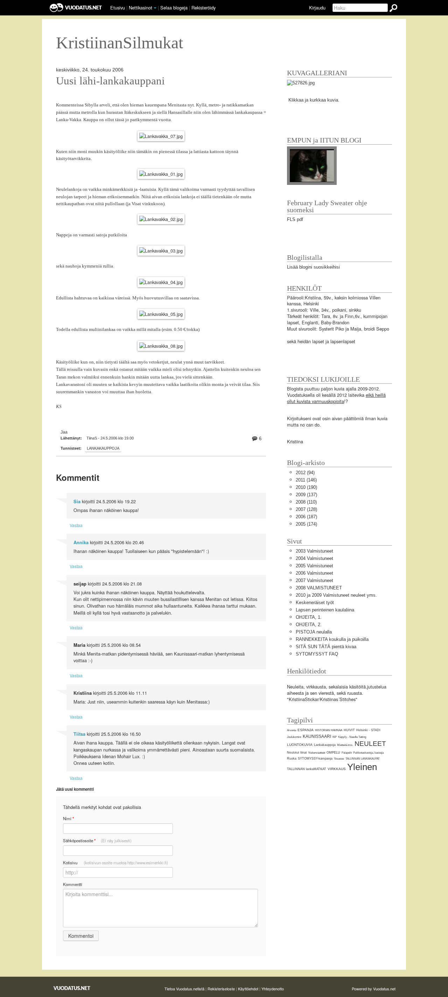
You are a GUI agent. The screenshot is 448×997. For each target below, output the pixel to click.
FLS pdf (295, 219)
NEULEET (370, 743)
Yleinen (362, 767)
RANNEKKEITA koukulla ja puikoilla (332, 639)
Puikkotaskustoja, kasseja (368, 752)
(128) (306, 509)
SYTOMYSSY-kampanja (315, 758)
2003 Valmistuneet (314, 551)
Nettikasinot (140, 7)
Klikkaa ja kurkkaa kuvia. (314, 100)
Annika (81, 542)
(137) (306, 494)
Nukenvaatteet (316, 752)
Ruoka (291, 758)
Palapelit (347, 752)
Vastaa (76, 525)
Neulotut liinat (297, 752)
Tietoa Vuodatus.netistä (184, 988)
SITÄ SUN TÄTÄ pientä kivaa (326, 646)
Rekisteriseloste (221, 988)
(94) (305, 472)
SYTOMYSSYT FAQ (317, 654)
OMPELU (333, 752)
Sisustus (339, 758)
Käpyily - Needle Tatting (352, 737)
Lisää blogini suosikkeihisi (313, 267)
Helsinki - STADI (368, 730)
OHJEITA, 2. (309, 624)
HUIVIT (349, 730)
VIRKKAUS (337, 769)
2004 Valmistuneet (314, 558)
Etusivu (117, 7)
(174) (306, 524)
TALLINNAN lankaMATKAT (306, 769)
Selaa (174, 7)
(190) (306, 487)
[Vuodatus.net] (72, 988)
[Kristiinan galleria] (301, 82)
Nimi (68, 819)
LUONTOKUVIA (300, 745)
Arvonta (291, 730)
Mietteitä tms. (345, 745)
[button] (155, 8)
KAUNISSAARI (317, 736)
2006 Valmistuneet (314, 573)
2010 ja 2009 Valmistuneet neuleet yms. (336, 595)
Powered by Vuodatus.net (374, 988)
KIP (334, 737)
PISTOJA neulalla (314, 632)
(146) (306, 480)
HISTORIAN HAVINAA (328, 730)
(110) (306, 502)
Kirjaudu (317, 7)
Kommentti (72, 884)
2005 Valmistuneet (314, 565)
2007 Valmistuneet (314, 580)
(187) (306, 516)
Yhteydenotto (272, 988)
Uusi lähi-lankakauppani (110, 81)
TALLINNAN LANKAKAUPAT (362, 758)
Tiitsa (79, 734)
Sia (77, 501)
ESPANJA (306, 730)
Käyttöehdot (248, 988)
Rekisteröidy (203, 7)
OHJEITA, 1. (309, 617)
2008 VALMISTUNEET (319, 587)
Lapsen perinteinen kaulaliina (325, 609)
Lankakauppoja (103, 448)
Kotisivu (115, 862)
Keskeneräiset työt (315, 602)
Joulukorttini (294, 737)
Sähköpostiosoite (97, 841)
